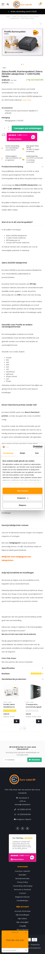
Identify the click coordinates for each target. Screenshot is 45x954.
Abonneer (35, 760)
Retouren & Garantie (22, 889)
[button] (21, 64)
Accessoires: (7, 108)
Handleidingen (22, 900)
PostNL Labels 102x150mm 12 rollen (9, 707)
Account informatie (22, 911)
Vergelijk (22, 926)
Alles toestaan (22, 491)
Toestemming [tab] (8, 453)
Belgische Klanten (22, 897)
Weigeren (22, 505)
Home (8, 17)
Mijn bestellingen (22, 915)
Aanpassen (21, 498)
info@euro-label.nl (23, 819)
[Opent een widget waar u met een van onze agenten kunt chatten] (15, 941)
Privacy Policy (22, 882)
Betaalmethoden (23, 878)
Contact (22, 893)
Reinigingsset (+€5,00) (14, 120)
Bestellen (22, 875)
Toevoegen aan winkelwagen (27, 128)
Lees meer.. (27, 100)
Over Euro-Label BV (22, 871)
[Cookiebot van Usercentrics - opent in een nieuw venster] (32, 447)
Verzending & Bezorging (22, 886)
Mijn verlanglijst (22, 922)
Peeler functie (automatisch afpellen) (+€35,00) (21, 112)
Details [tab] (22, 453)
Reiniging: (6, 117)
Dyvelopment (36, 948)
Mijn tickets (22, 918)
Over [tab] (37, 453)
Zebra (4, 68)
